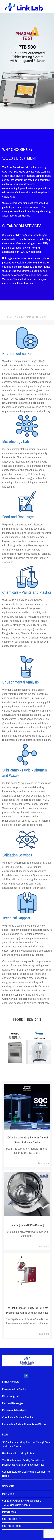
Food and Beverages (18, 517)
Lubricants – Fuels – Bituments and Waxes (24, 1424)
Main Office (8, 1494)
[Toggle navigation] (46, 6)
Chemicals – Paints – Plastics (17, 1417)
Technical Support (16, 918)
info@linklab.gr (9, 1512)
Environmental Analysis (20, 682)
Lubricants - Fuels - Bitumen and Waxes (24, 772)
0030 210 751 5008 (11, 1526)
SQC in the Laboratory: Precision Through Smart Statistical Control (27, 1444)
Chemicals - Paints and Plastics (27, 592)
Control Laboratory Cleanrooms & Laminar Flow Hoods (26, 1474)
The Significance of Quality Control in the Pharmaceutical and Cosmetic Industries (23, 1462)
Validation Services (17, 855)
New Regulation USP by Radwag (27, 1225)
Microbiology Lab (15, 441)
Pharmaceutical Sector (20, 353)
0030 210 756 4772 (11, 1519)
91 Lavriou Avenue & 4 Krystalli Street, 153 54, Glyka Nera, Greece (21, 1503)
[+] (14, 1046)
